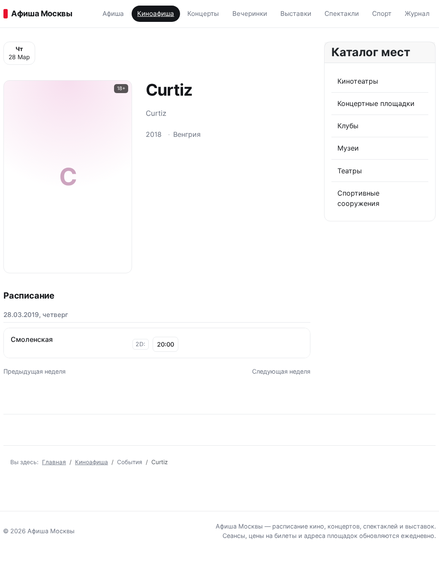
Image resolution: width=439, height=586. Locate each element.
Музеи (348, 148)
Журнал (417, 13)
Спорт (381, 13)
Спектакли (342, 13)
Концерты (203, 13)
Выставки (295, 13)
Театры (349, 170)
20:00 (165, 344)
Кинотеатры (357, 81)
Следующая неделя (281, 371)
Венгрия (187, 134)
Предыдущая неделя (34, 371)
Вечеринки (249, 13)
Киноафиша (155, 13)
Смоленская (32, 339)
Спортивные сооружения (358, 198)
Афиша (113, 13)
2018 (154, 134)
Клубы (347, 125)
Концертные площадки (376, 103)
